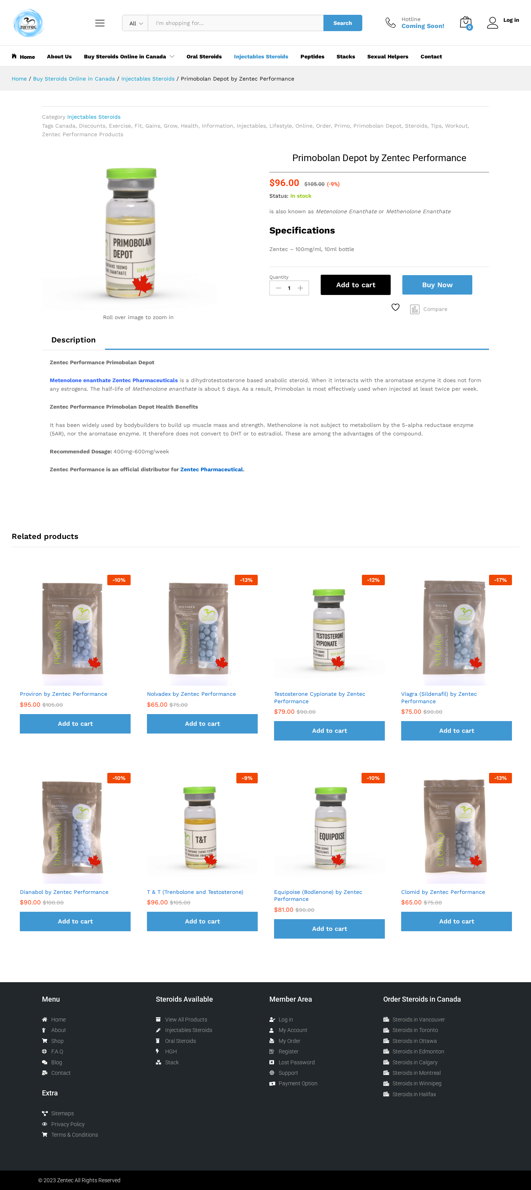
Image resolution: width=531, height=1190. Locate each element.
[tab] (73, 340)
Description (73, 339)
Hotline (411, 19)
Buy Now (437, 285)
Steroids (416, 126)
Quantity (278, 277)
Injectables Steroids (261, 56)
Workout (456, 126)
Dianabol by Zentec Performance (64, 892)
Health (189, 126)
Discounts (92, 126)
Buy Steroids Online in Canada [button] (125, 56)
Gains (152, 126)
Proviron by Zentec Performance (63, 694)
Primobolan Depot (377, 126)
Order (323, 126)
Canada (65, 126)
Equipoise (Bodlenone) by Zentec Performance (318, 895)
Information (217, 126)
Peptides (312, 56)
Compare (435, 309)
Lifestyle (280, 126)
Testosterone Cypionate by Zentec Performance (319, 697)
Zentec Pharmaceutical (211, 469)
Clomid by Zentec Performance (443, 892)
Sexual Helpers (388, 56)
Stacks (346, 56)
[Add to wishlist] (396, 307)
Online (304, 126)
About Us (59, 56)
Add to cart (356, 285)
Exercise (120, 126)
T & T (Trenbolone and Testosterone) (195, 892)
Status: (278, 196)
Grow (170, 126)
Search (343, 23)
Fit (138, 126)
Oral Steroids (204, 56)
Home (27, 57)
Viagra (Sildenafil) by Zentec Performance (439, 697)
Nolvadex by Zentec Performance (191, 694)
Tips (436, 126)
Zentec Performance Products (82, 134)
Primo (342, 126)
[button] (75, 724)
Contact (431, 56)
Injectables (251, 126)
